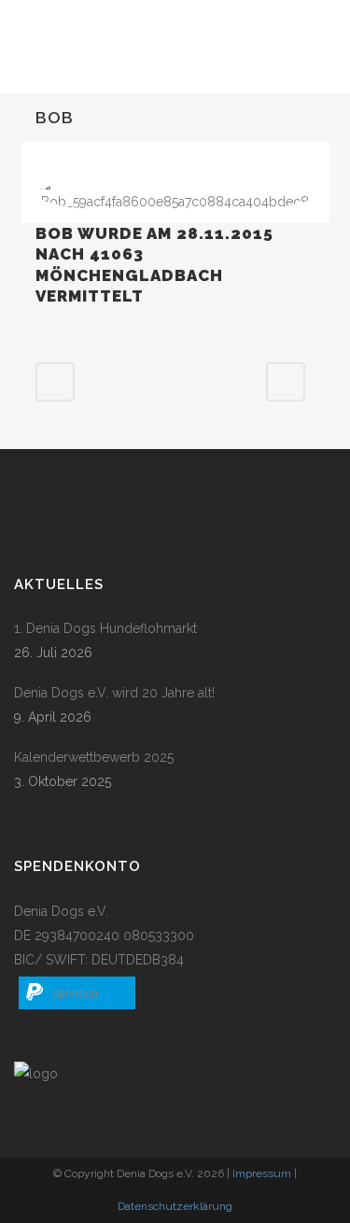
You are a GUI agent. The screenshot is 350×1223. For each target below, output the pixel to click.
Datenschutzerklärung (175, 1206)
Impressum (261, 1173)
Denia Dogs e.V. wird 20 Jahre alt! (114, 692)
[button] (77, 993)
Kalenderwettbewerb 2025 (94, 757)
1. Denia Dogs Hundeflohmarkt (105, 628)
